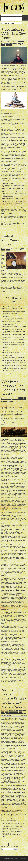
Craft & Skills (21, 41)
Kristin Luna (14, 41)
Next (18, 844)
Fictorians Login (23, 858)
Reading (3, 45)
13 (15, 844)
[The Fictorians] (14, 12)
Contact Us (12, 20)
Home (11, 15)
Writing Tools (8, 45)
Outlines (21, 43)
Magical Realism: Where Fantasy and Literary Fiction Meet (13, 698)
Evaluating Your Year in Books (11, 240)
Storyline (11, 401)
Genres (3, 43)
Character (21, 398)
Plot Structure (22, 399)
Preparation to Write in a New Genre (13, 34)
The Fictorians (11, 17)
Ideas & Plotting (9, 43)
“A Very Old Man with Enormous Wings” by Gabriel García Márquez (14, 803)
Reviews (8, 250)
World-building (7, 715)
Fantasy (12, 399)
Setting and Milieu (10, 713)
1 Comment (24, 715)
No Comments (24, 44)
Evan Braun (15, 398)
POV (3, 401)
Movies (17, 399)
